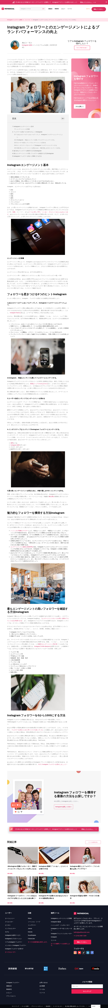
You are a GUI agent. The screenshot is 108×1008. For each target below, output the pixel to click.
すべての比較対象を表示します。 (38, 942)
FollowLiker (31, 938)
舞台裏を (51, 496)
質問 (12, 443)
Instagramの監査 (56, 922)
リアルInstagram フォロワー (13, 942)
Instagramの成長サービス (12, 935)
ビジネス (7, 925)
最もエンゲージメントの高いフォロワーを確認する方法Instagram (34, 153)
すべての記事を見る (93, 842)
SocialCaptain (32, 935)
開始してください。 (99, 9)
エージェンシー (10, 918)
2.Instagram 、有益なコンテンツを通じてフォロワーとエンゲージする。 (36, 140)
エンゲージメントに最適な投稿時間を (22, 547)
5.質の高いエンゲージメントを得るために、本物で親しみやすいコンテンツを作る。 (39, 148)
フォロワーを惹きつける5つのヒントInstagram (28, 132)
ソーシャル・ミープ (34, 922)
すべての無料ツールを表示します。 (60, 944)
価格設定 (50, 8)
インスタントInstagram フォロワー (15, 945)
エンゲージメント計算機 (23, 129)
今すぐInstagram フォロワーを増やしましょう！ (52, 764)
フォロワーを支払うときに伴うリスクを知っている (27, 730)
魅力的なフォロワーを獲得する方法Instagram (28, 151)
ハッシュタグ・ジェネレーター (60, 925)
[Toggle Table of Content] (62, 118)
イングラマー (32, 925)
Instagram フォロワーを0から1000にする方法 (28, 156)
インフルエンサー (10, 928)
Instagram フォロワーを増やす (14, 949)
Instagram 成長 (27, 45)
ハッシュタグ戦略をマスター (19, 530)
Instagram (54, 937)
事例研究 (57, 8)
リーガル (42, 989)
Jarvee (30, 928)
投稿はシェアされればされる (39, 383)
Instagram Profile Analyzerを (42, 646)
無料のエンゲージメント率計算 (47, 644)
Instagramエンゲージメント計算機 (61, 918)
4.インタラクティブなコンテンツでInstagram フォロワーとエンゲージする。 (37, 145)
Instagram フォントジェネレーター (61, 933)
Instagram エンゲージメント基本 (24, 126)
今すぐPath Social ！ (82, 47)
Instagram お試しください (63, 806)
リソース (70, 8)
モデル (7, 932)
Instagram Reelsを (15, 313)
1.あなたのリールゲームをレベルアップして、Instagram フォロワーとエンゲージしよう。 (40, 136)
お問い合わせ (43, 982)
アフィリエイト (11, 996)
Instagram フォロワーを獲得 (14, 19)
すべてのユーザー (10, 952)
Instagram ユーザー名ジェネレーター (61, 929)
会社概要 (42, 986)
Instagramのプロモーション (13, 938)
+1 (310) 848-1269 (80, 936)
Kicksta (30, 932)
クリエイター (9, 922)
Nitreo (30, 918)
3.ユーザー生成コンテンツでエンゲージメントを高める (31, 142)
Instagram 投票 (15, 445)
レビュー (63, 8)
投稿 (14, 212)
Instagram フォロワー (12, 982)
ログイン (88, 8)
